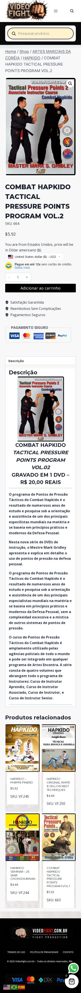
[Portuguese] (14, 986)
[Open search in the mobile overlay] (40, 33)
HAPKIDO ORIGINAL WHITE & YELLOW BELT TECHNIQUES (58, 784)
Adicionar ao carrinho (40, 288)
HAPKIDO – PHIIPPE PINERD (21, 780)
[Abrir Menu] (56, 11)
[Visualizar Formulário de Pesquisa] (72, 11)
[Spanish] (21, 986)
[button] (70, 83)
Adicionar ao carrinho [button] (23, 800)
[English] (7, 986)
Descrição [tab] (16, 361)
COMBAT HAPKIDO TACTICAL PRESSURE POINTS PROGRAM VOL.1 (58, 877)
